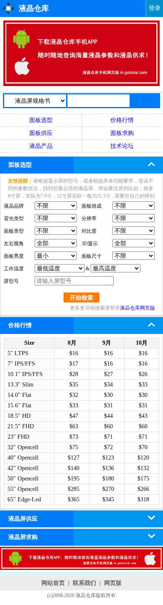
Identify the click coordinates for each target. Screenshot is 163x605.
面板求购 (122, 133)
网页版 (113, 583)
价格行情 (122, 120)
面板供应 (41, 133)
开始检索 (81, 297)
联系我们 (84, 583)
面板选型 (41, 120)
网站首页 (53, 583)
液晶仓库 (34, 8)
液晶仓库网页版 (137, 308)
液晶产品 (41, 146)
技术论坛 (122, 146)
